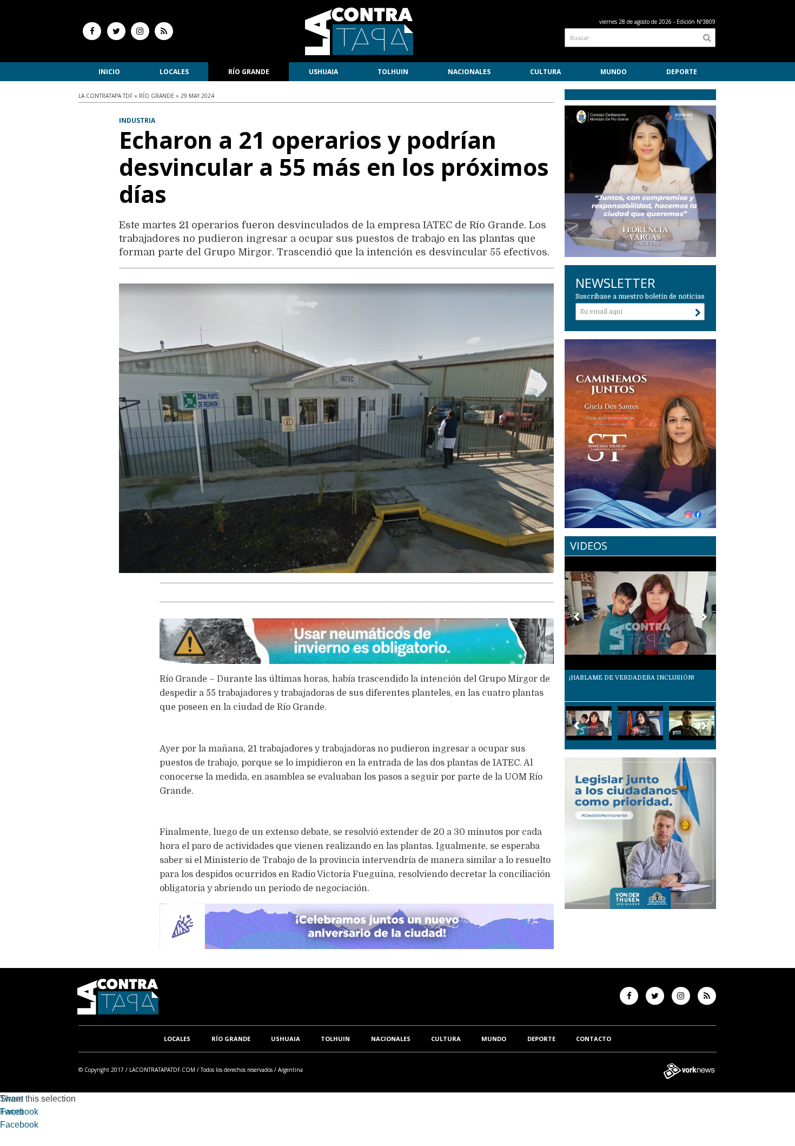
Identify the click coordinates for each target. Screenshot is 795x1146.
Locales (174, 71)
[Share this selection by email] (5, 1126)
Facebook (19, 1111)
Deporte (681, 71)
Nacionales (469, 71)
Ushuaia (323, 71)
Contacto (593, 1039)
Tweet (11, 1098)
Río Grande (248, 71)
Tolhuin (392, 71)
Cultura (545, 71)
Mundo (613, 71)
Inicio (109, 71)
